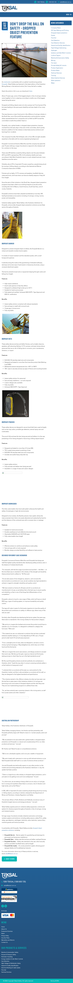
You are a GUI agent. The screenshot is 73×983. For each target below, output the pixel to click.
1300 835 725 (52, 2)
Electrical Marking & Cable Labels (10, 968)
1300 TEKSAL (41, 2)
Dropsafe (4, 84)
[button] (68, 14)
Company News (56, 28)
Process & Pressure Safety (8, 954)
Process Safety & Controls (58, 65)
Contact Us (4, 942)
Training (53, 75)
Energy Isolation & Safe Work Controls (12, 959)
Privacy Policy (5, 936)
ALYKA (57, 981)
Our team (54, 63)
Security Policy (5, 938)
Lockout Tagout (55, 55)
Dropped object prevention (59, 33)
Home (3, 927)
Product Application (57, 68)
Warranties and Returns (7, 940)
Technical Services (56, 73)
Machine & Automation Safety (60, 58)
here (31, 91)
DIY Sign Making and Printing (60, 30)
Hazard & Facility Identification (9, 965)
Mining (53, 60)
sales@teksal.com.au (65, 2)
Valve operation (55, 80)
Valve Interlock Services (58, 78)
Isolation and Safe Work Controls (61, 53)
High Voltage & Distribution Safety (11, 963)
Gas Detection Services (58, 43)
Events (53, 35)
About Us (4, 929)
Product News (55, 70)
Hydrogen (54, 50)
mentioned (7, 82)
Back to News (10, 859)
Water (53, 83)
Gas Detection (55, 40)
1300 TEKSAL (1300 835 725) (14, 881)
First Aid (53, 38)
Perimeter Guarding (7, 957)
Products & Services (7, 931)
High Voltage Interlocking (58, 48)
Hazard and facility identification (60, 45)
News (3, 933)
